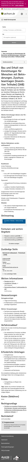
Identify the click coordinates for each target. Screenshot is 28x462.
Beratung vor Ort (9, 281)
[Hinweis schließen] (25, 4)
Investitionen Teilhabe (11, 283)
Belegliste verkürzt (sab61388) (13, 236)
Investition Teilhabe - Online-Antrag (13, 221)
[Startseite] (11, 14)
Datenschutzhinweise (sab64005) (13, 237)
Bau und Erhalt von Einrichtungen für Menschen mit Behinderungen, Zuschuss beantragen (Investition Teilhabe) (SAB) (13, 55)
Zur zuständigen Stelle (10, 273)
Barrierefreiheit (5, 443)
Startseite (4, 51)
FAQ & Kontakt (5, 450)
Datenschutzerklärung (7, 436)
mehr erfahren (19, 5)
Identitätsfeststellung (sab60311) (13, 239)
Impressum (4, 439)
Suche (4, 27)
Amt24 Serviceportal (10, 19)
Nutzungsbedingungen (7, 447)
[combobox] (14, 30)
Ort (3, 34)
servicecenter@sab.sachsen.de (10, 267)
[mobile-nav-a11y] (22, 14)
